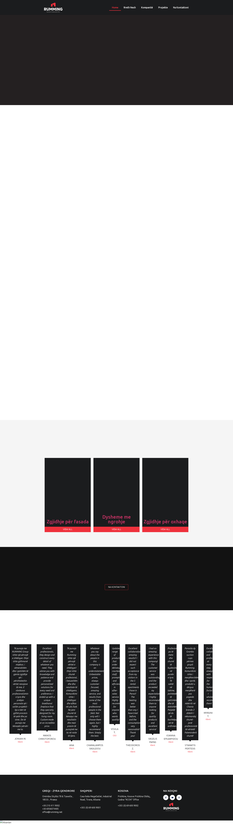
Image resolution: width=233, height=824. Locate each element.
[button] (116, 822)
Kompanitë (147, 7)
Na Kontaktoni (181, 7)
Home (115, 7)
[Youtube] (172, 797)
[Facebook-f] (165, 797)
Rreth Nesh (130, 7)
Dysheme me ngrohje (116, 519)
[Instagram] (179, 797)
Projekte (163, 7)
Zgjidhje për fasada (68, 521)
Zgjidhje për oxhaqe (165, 521)
